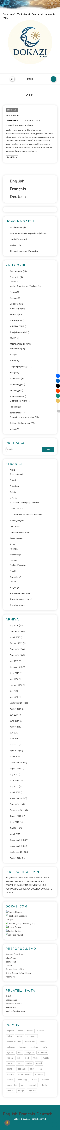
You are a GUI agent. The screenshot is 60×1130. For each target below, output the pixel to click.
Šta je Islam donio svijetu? (21, 599)
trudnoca (29, 125)
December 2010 (17, 840)
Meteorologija (16, 384)
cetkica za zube (14, 1042)
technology (22, 1080)
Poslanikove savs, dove (20, 593)
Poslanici (14, 407)
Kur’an (12, 544)
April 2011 (14, 828)
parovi (39, 1063)
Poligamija (14, 587)
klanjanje (30, 1052)
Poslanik (13, 561)
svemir (10, 1080)
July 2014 (14, 715)
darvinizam (30, 1042)
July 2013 (14, 733)
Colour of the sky (17, 508)
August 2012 (15, 768)
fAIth (5, 18)
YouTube (20, 935)
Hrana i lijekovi (12, 120)
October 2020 (16, 655)
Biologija (13, 355)
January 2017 (16, 667)
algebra (10, 1031)
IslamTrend (11, 962)
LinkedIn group (28, 923)
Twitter (17, 931)
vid (35, 125)
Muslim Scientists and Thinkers (23, 286)
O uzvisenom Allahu (18, 401)
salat (32, 1069)
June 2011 (14, 822)
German (13, 298)
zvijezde (32, 1090)
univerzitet (12, 1085)
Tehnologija (15, 390)
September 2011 (17, 810)
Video (12, 429)
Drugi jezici (37, 14)
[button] (58, 376)
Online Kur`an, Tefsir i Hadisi (18, 973)
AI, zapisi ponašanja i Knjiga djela (24, 251)
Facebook (22, 916)
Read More (12, 157)
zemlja (21, 1090)
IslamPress (11, 958)
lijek (18, 1058)
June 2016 (14, 673)
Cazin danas (11, 1000)
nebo (20, 1063)
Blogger (18, 912)
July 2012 (14, 774)
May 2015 (14, 697)
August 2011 (15, 816)
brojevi (19, 1036)
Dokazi (13, 480)
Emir (38, 120)
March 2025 (15, 637)
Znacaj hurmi (12, 115)
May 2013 (14, 745)
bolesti (30, 1031)
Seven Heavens (16, 538)
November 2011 (17, 798)
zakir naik (32, 1085)
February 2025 (16, 643)
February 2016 (16, 685)
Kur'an (10, 1058)
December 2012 (17, 762)
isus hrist (34, 1047)
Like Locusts (15, 526)
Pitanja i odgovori (17, 332)
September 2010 (17, 852)
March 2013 (15, 757)
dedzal (42, 1042)
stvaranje (39, 1074)
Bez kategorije (16, 271)
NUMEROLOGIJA (17, 326)
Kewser (9, 965)
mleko (36, 1058)
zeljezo (10, 1090)
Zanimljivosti (23, 14)
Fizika (12, 361)
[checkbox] (7, 1123)
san (40, 1069)
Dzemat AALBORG (14, 1003)
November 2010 (17, 846)
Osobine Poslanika (18, 565)
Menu (30, 79)
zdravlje (43, 1085)
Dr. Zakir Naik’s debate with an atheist (26, 514)
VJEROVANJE (16, 396)
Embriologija (15, 308)
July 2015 (14, 691)
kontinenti (42, 1052)
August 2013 (15, 727)
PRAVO (13, 338)
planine (10, 1069)
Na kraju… (14, 549)
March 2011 (15, 834)
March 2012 (15, 792)
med (27, 1058)
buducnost (31, 1036)
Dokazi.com (15, 486)
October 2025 (16, 631)
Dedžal (13, 581)
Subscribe (53, 79)
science (10, 1074)
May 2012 (14, 786)
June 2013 (14, 739)
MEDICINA (14, 304)
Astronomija (15, 349)
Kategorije (50, 14)
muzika (46, 1058)
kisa (19, 1052)
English (13, 282)
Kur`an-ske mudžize (15, 969)
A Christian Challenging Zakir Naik (24, 502)
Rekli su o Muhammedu (20, 423)
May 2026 (14, 625)
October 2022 (16, 649)
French (13, 292)
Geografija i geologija (19, 366)
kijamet (10, 1052)
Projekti (13, 571)
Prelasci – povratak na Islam (22, 417)
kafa (45, 1047)
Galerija (13, 492)
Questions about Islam (19, 532)
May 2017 (14, 661)
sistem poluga (24, 1074)
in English (14, 498)
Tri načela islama (17, 605)
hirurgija (22, 1047)
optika (29, 1063)
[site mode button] (12, 79)
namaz (10, 1063)
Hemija (13, 372)
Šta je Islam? (9, 14)
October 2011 (16, 804)
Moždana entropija (18, 227)
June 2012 (14, 780)
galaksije (11, 1047)
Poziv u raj (10, 977)
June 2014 (14, 721)
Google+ (9, 919)
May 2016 (14, 679)
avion (20, 1031)
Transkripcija (15, 555)
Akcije (12, 470)
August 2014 (15, 709)
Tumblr (17, 927)
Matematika (15, 378)
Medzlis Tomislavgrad (15, 1011)
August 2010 (15, 858)
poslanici (22, 1069)
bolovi (15, 125)
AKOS (8, 996)
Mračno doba (15, 245)
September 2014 (17, 703)
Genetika (14, 314)
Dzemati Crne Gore (14, 954)
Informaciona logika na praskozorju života (28, 233)
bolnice (40, 1031)
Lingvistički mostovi (18, 239)
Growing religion (17, 520)
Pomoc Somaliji (16, 474)
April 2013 (14, 751)
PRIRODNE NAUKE (18, 344)
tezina (21, 125)
